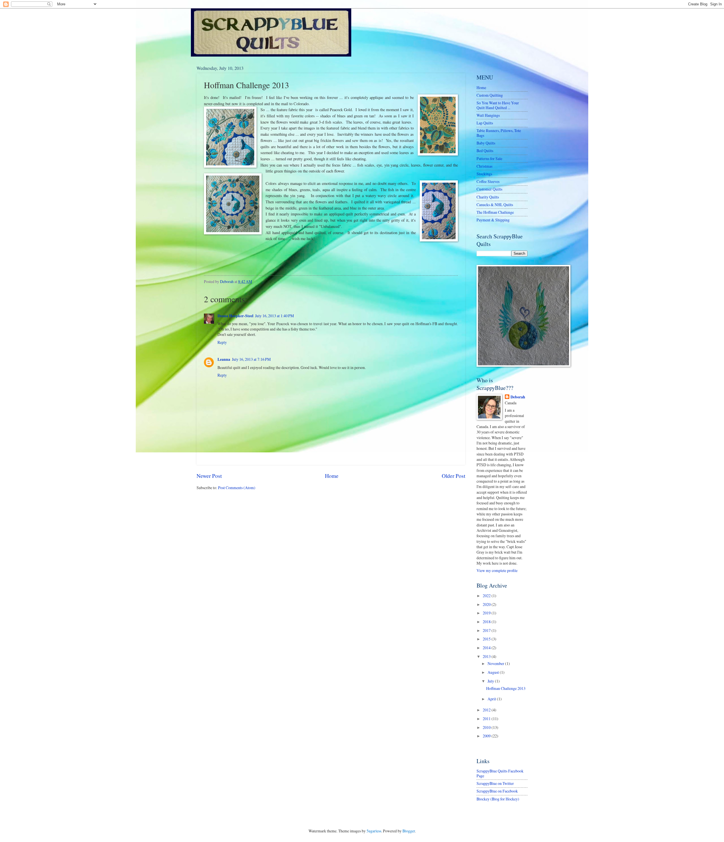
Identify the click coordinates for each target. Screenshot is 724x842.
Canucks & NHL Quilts (495, 204)
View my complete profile (497, 570)
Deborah (517, 397)
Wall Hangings (488, 115)
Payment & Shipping (493, 220)
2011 (487, 718)
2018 (487, 621)
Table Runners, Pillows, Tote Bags (499, 133)
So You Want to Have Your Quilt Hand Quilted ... (498, 105)
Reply (222, 342)
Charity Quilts (488, 197)
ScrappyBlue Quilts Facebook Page (500, 773)
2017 (487, 630)
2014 (487, 647)
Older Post (453, 475)
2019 (487, 613)
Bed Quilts (485, 150)
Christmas (484, 166)
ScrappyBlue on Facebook (497, 791)
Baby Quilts (486, 143)
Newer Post (209, 475)
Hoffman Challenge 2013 (505, 688)
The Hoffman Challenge (495, 212)
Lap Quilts (485, 123)
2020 (487, 604)
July (491, 681)
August (494, 672)
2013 (487, 656)
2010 (487, 727)
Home (332, 475)
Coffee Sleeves (488, 181)
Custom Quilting (490, 95)
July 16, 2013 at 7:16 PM (251, 359)
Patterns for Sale (489, 158)
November (496, 663)
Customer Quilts (489, 189)
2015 (487, 639)
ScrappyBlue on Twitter (495, 783)
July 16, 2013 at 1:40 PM (274, 315)
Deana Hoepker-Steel (235, 316)
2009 (487, 736)
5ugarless (374, 831)
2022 (487, 595)
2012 (487, 710)
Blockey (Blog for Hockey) (498, 799)
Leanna (223, 359)
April (492, 698)
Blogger (408, 831)
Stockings (484, 173)
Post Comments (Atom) (236, 487)
